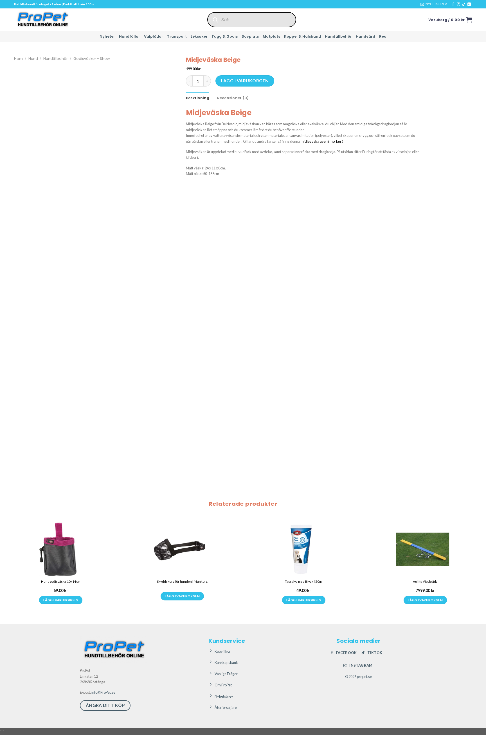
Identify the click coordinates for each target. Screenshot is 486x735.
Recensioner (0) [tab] (233, 98)
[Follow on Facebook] (453, 4)
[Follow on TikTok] (463, 4)
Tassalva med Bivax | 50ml (304, 581)
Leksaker (199, 36)
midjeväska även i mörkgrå (322, 141)
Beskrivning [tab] (197, 98)
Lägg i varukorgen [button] (60, 600)
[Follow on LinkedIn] (469, 4)
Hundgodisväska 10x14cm (60, 581)
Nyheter (107, 36)
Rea (382, 36)
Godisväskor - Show (91, 58)
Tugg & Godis (225, 36)
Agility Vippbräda (425, 581)
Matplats (271, 36)
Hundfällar (129, 36)
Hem (18, 58)
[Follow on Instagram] (458, 4)
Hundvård (365, 36)
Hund (33, 58)
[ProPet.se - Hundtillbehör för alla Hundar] (42, 19)
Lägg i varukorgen (245, 80)
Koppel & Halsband (302, 36)
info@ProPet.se (103, 692)
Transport (177, 36)
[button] (433, 4)
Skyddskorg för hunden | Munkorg (182, 581)
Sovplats (250, 36)
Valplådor (153, 36)
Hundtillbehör (338, 36)
